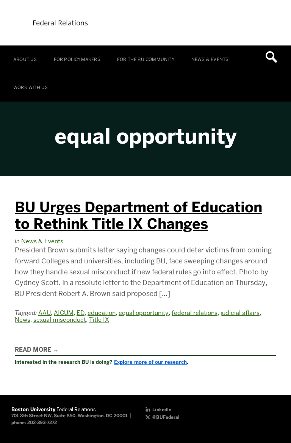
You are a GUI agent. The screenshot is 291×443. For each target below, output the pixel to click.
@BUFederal (166, 417)
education (102, 313)
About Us (25, 59)
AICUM (64, 313)
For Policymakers (77, 59)
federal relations (194, 313)
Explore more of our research (150, 361)
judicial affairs (240, 313)
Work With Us (30, 87)
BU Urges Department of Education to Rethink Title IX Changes (138, 215)
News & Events (210, 59)
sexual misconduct (59, 320)
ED (80, 313)
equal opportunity (144, 313)
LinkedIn (161, 410)
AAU (44, 313)
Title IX (99, 320)
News (22, 320)
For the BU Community (146, 59)
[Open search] (274, 56)
